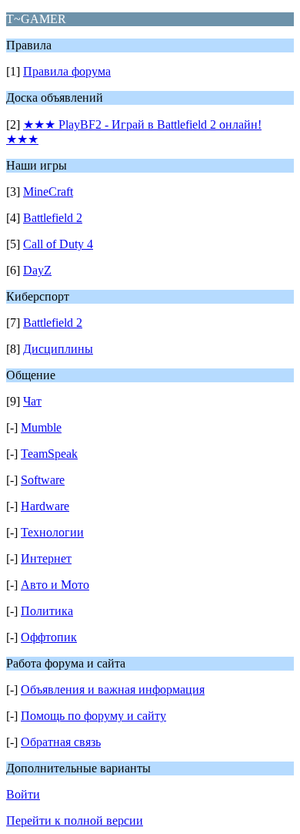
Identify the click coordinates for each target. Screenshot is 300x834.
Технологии (52, 532)
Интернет (46, 558)
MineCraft (48, 191)
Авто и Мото (55, 584)
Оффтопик (49, 637)
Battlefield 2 (52, 217)
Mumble (41, 427)
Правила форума (67, 71)
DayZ (37, 270)
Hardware (45, 506)
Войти (23, 794)
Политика (47, 610)
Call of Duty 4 (58, 244)
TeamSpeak (49, 453)
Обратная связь (61, 741)
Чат (32, 401)
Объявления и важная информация (113, 689)
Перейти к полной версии (74, 820)
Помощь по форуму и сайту (93, 715)
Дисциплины (58, 348)
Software (43, 479)
